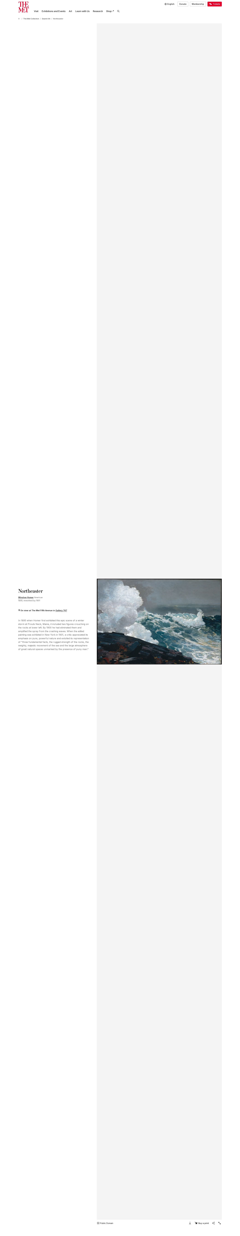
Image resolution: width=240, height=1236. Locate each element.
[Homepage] (23, 7)
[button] (159, 621)
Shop (109, 11)
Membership (198, 4)
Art (70, 11)
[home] (19, 18)
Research (98, 11)
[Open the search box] (118, 11)
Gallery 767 (61, 610)
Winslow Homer (26, 597)
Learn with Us (82, 11)
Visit (36, 11)
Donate (182, 4)
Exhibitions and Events (53, 11)
